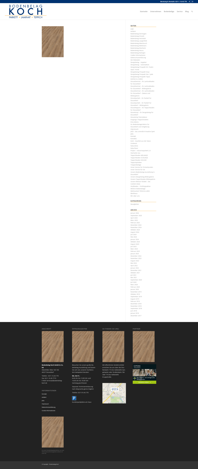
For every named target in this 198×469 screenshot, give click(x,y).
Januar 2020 (135, 289)
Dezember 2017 (136, 316)
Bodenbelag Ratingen (138, 53)
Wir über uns (135, 196)
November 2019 (136, 292)
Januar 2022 (135, 268)
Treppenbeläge (136, 165)
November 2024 (136, 227)
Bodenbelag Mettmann (138, 46)
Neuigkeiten (135, 204)
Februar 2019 (135, 301)
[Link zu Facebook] (189, 1)
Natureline (134, 146)
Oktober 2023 (135, 242)
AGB (132, 29)
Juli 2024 (133, 234)
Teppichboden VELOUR (138, 160)
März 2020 (134, 285)
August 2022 (135, 261)
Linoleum (134, 143)
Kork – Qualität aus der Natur (141, 141)
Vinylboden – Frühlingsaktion (141, 186)
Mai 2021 (134, 277)
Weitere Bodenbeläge (138, 189)
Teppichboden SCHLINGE (139, 158)
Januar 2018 (135, 313)
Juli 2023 (133, 246)
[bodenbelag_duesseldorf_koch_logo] (26, 11)
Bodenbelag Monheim (138, 48)
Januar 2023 (135, 254)
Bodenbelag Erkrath (137, 36)
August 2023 (135, 244)
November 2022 (136, 258)
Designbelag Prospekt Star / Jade (142, 74)
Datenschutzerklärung (138, 58)
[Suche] (192, 11)
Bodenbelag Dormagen (138, 34)
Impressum (134, 129)
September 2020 (136, 280)
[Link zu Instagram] (192, 1)
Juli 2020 (133, 282)
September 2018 (136, 308)
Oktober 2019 (135, 294)
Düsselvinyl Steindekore (139, 117)
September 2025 (136, 215)
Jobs (132, 134)
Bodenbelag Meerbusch (139, 43)
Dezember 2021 (136, 270)
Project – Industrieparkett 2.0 (141, 151)
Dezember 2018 (136, 304)
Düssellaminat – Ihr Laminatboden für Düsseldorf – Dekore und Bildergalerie (142, 93)
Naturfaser (134, 148)
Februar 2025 (135, 223)
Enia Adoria (134, 122)
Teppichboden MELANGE (139, 155)
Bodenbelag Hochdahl (138, 38)
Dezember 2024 (136, 225)
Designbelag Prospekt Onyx (140, 72)
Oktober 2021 (135, 273)
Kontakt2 (134, 139)
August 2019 (135, 299)
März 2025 (134, 220)
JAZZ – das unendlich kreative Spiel (143, 131)
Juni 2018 (134, 311)
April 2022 (134, 266)
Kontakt (133, 136)
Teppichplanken (136, 162)
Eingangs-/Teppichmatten (139, 120)
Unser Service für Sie (138, 170)
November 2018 (136, 306)
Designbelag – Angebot (138, 62)
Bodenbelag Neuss (137, 50)
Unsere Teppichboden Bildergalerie (143, 179)
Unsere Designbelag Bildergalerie (142, 177)
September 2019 (136, 297)
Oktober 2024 (135, 230)
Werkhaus (134, 193)
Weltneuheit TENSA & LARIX (140, 191)
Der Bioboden (135, 60)
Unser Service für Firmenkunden (142, 167)
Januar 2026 (135, 213)
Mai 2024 (134, 237)
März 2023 (134, 249)
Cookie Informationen (138, 55)
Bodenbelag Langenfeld (139, 41)
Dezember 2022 (136, 256)
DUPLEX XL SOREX (137, 79)
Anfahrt (133, 31)
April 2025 (134, 218)
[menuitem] (144, 11)
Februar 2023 (135, 251)
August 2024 (135, 232)
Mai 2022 (134, 263)
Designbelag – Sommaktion (140, 65)
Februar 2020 (135, 287)
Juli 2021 (133, 275)
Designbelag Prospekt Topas (140, 77)
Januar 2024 (135, 239)
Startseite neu (135, 153)
